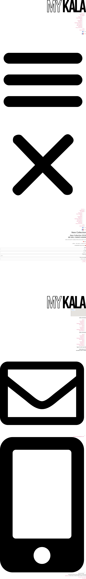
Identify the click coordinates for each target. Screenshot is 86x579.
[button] (43, 122)
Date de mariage (83, 257)
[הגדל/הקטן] (85, 577)
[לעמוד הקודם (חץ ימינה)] (85, 578)
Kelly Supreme (79, 25)
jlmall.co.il (67, 575)
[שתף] (81, 577)
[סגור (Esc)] (79, 577)
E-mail (85, 250)
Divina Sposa (79, 23)
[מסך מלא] (83, 577)
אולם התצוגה (82, 14)
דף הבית (82, 13)
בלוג (83, 28)
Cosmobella (80, 20)
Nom (85, 247)
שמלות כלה (82, 15)
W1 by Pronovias (79, 27)
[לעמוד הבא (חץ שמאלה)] (83, 578)
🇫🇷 (83, 34)
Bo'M (81, 19)
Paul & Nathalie (79, 17)
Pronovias (80, 16)
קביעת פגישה (81, 30)
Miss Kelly (80, 26)
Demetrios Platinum (78, 22)
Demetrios (80, 21)
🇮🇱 (83, 32)
